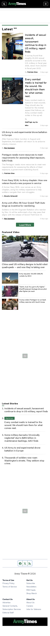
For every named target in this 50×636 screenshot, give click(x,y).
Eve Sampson (9, 148)
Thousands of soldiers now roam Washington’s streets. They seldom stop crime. (24, 460)
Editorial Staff (8, 612)
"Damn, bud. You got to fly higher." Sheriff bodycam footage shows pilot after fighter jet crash (33, 288)
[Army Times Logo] (17, 4)
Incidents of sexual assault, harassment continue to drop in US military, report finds (35, 43)
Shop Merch (31, 593)
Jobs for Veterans (33, 609)
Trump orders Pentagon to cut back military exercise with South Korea (32, 300)
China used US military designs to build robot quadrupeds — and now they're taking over (25, 266)
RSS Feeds (31, 589)
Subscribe (30, 583)
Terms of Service (9, 586)
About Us (30, 602)
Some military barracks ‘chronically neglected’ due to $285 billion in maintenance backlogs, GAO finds (22, 437)
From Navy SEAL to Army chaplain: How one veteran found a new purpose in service (24, 182)
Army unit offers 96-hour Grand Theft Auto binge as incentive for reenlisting (23, 204)
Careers (29, 605)
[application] (25, 249)
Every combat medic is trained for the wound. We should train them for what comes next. (36, 87)
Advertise (6, 602)
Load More (25, 224)
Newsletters (31, 586)
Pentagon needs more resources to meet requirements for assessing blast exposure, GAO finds (23, 157)
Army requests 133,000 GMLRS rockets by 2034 (31, 274)
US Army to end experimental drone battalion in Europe (24, 133)
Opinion (9, 418)
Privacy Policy (8, 583)
